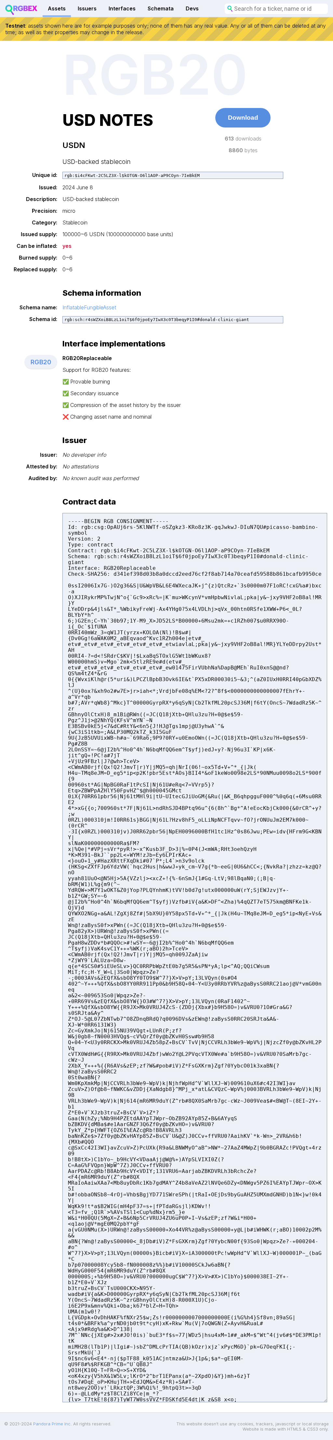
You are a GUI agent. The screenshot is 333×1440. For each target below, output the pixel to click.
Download (243, 117)
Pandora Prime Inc (52, 1423)
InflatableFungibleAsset (89, 307)
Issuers (87, 8)
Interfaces (122, 8)
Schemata (161, 8)
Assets (57, 8)
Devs (192, 8)
